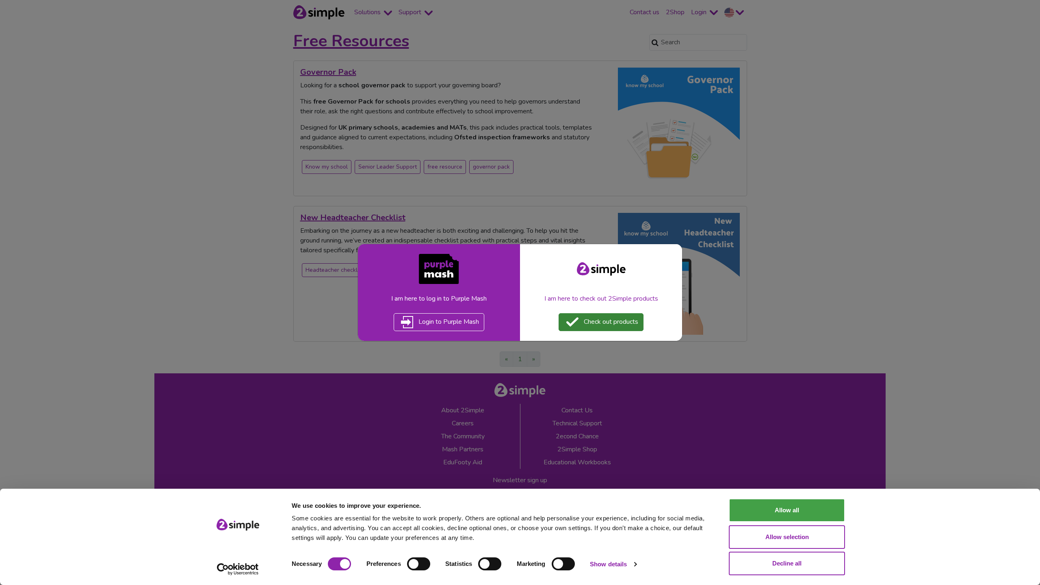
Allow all (787, 510)
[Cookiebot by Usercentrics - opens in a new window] (237, 569)
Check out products (610, 321)
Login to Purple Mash (448, 321)
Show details (608, 564)
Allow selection (787, 536)
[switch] (418, 563)
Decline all (787, 563)
